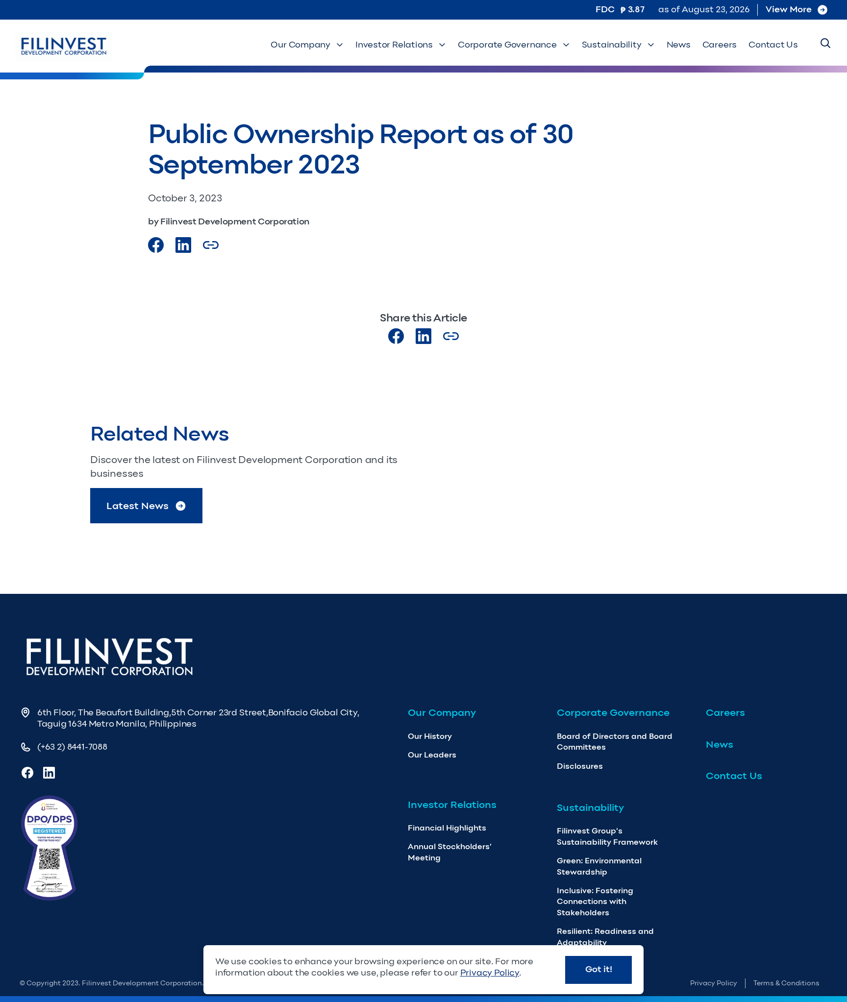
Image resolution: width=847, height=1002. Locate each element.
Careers (719, 44)
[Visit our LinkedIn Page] (183, 245)
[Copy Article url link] (211, 245)
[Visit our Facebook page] (156, 245)
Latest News (137, 506)
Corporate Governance (507, 44)
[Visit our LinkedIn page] (423, 336)
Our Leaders (432, 754)
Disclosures (580, 766)
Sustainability (612, 44)
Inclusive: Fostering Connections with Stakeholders (595, 901)
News (679, 44)
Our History (430, 736)
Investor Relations (394, 44)
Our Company (300, 44)
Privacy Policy (713, 983)
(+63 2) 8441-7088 (72, 746)
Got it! (598, 969)
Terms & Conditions (786, 983)
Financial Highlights (447, 827)
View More (789, 9)
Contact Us (773, 44)
